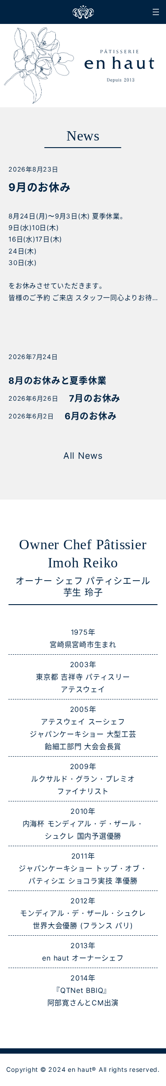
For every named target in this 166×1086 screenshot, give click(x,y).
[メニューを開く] (156, 12)
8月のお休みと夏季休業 (57, 380)
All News (83, 455)
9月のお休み (39, 187)
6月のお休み (91, 416)
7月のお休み (95, 398)
